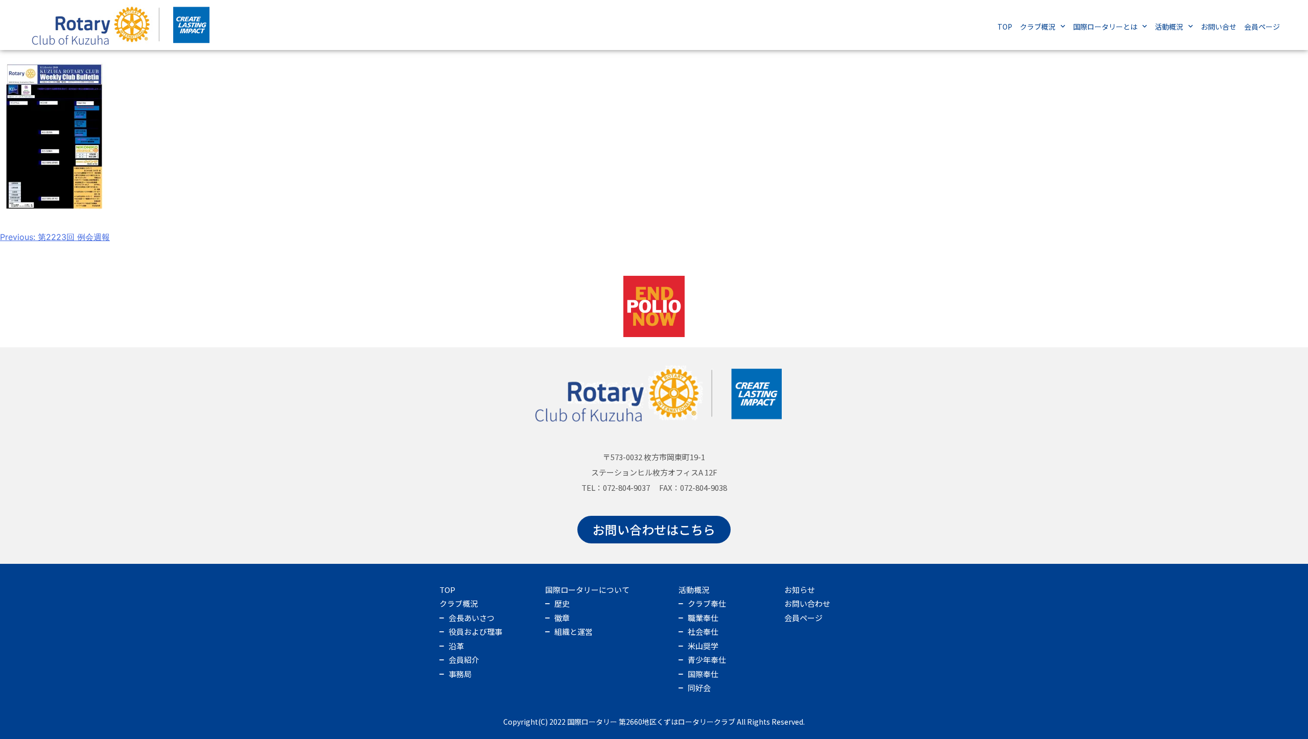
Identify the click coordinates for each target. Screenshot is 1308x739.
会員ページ (1262, 26)
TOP (1004, 26)
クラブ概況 (1038, 26)
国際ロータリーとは (1105, 26)
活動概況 (1169, 26)
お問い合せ (1218, 26)
